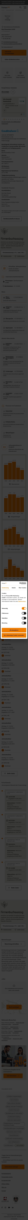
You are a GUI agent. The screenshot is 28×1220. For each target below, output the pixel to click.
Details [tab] (14, 587)
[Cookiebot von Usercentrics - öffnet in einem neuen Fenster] (19, 583)
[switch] (24, 613)
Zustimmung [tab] (5, 587)
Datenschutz (22, 601)
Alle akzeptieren (14, 630)
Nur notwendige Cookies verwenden (14, 635)
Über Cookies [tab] (22, 587)
